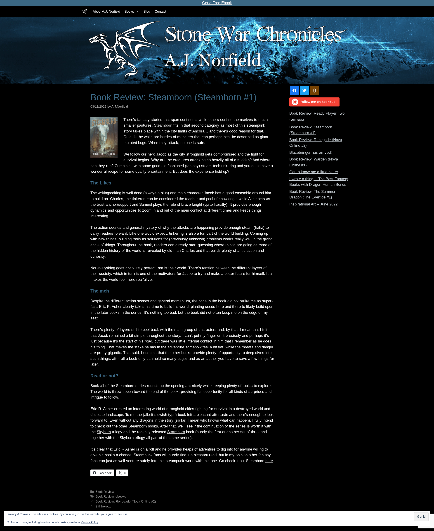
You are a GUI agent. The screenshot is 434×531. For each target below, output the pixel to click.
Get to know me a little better (313, 172)
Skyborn (104, 432)
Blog (147, 11)
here (269, 461)
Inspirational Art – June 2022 (313, 204)
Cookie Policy (89, 522)
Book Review (104, 491)
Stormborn (176, 432)
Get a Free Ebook (217, 3)
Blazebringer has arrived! (310, 152)
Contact (160, 11)
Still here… (103, 506)
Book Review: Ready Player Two (316, 113)
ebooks (121, 496)
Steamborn (163, 125)
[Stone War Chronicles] (84, 11)
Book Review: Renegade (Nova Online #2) (125, 501)
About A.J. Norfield (106, 11)
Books (129, 11)
